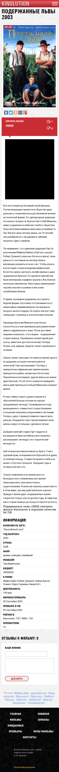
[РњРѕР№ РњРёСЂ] (20, 113)
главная (15, 714)
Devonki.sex (19, 702)
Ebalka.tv (49, 696)
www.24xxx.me (38, 693)
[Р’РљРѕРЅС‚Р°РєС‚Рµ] (6, 113)
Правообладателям (24, 767)
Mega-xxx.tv (22, 696)
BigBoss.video (21, 693)
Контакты (29, 737)
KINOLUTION (15, 3)
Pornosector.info (36, 702)
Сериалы (43, 719)
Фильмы (15, 719)
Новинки (43, 714)
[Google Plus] (25, 113)
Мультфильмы (43, 731)
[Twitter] (11, 113)
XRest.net (21, 699)
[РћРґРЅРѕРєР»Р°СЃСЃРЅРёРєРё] (16, 113)
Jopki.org (47, 699)
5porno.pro (36, 696)
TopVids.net (35, 699)
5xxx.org (9, 699)
